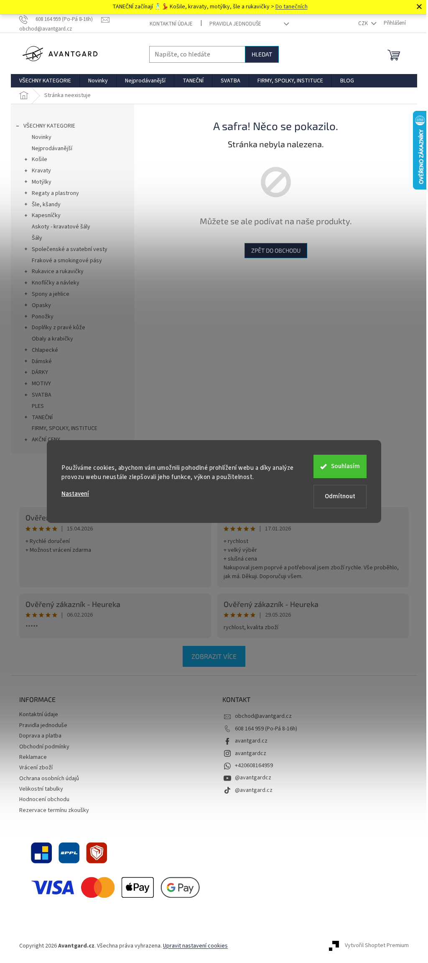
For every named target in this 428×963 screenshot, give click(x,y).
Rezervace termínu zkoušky (54, 810)
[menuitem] (45, 80)
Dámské (42, 361)
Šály (37, 238)
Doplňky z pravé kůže (58, 327)
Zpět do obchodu (276, 250)
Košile (39, 159)
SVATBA (41, 395)
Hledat (262, 54)
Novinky (41, 137)
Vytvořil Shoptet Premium (377, 946)
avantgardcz (250, 753)
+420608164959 (254, 765)
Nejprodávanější (52, 148)
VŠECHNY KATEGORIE (49, 126)
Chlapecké (45, 350)
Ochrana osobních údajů (49, 778)
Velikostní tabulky (41, 789)
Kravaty (41, 170)
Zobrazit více (214, 656)
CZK (363, 23)
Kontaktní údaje (171, 24)
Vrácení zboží (36, 767)
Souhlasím (345, 466)
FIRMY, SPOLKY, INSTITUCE (64, 428)
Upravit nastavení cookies (195, 946)
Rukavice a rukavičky (58, 271)
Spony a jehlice (50, 294)
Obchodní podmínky (44, 747)
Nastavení (75, 494)
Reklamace (33, 757)
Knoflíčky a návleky (55, 283)
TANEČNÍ (42, 417)
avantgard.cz (251, 741)
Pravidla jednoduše (235, 24)
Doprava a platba (40, 736)
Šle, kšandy (46, 204)
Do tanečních (291, 7)
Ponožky (43, 316)
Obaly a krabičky (52, 339)
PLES (38, 406)
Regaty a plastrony (55, 193)
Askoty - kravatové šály (61, 227)
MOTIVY (41, 383)
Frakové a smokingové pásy (67, 260)
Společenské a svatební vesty (69, 249)
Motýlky (41, 182)
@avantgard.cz (254, 790)
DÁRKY (40, 372)
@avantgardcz (253, 777)
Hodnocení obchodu (44, 799)
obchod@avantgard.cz (263, 716)
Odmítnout (340, 496)
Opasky (41, 305)
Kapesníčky (46, 215)
